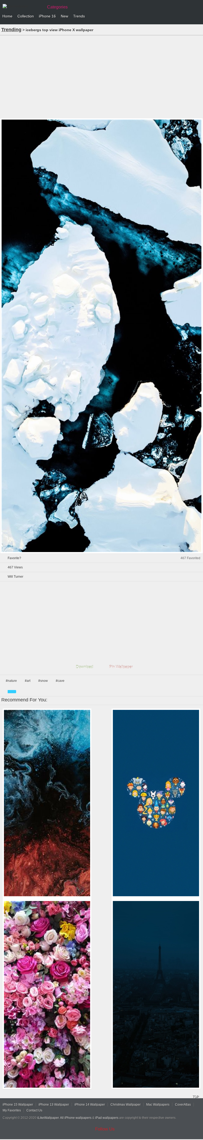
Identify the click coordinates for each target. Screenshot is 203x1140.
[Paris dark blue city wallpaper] (156, 994)
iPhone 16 (47, 16)
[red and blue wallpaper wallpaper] (47, 803)
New (64, 16)
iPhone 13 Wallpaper (54, 1104)
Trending (11, 29)
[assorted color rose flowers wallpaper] (47, 994)
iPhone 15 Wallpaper (18, 1104)
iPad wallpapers (106, 1118)
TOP (195, 1096)
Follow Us (105, 1129)
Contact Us (34, 1110)
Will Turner (15, 576)
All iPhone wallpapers (75, 1118)
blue (12, 691)
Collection (25, 16)
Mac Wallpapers (157, 1104)
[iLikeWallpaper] (22, 6)
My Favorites (12, 1110)
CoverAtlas (183, 1104)
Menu (197, 16)
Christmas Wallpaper (125, 1104)
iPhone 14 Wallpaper (90, 1104)
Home (7, 16)
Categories (57, 7)
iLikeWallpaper (48, 1118)
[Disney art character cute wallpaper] (156, 803)
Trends (79, 16)
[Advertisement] (101, 76)
